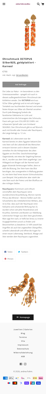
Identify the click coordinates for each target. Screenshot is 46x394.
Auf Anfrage (20, 84)
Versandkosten (22, 75)
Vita (23, 341)
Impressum (23, 345)
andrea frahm (26, 371)
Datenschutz (23, 349)
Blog (23, 333)
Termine (23, 337)
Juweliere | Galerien (23, 329)
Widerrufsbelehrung (23, 352)
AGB (23, 356)
